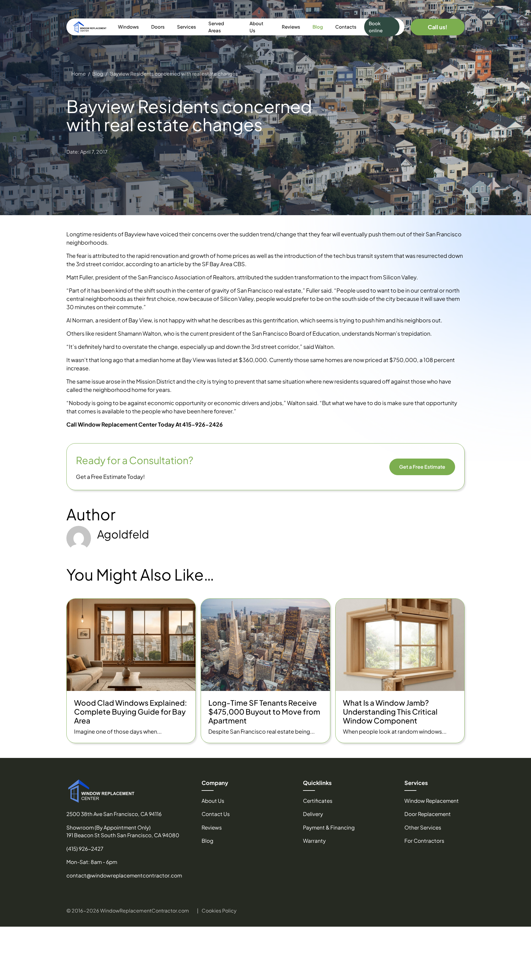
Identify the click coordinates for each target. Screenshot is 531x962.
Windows (128, 27)
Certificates (317, 800)
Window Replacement (431, 800)
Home (78, 73)
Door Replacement (427, 813)
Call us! (437, 26)
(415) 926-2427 (84, 848)
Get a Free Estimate (422, 466)
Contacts (345, 27)
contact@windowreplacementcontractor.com (124, 875)
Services (186, 27)
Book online (376, 26)
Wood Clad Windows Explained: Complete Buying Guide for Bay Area (130, 711)
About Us (256, 26)
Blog (318, 27)
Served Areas (216, 26)
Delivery (313, 813)
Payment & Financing (329, 827)
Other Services (422, 827)
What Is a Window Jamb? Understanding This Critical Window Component (390, 711)
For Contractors (424, 840)
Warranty (314, 840)
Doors (158, 27)
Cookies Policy (219, 910)
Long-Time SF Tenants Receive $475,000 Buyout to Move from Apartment (264, 711)
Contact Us (216, 813)
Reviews (291, 27)
